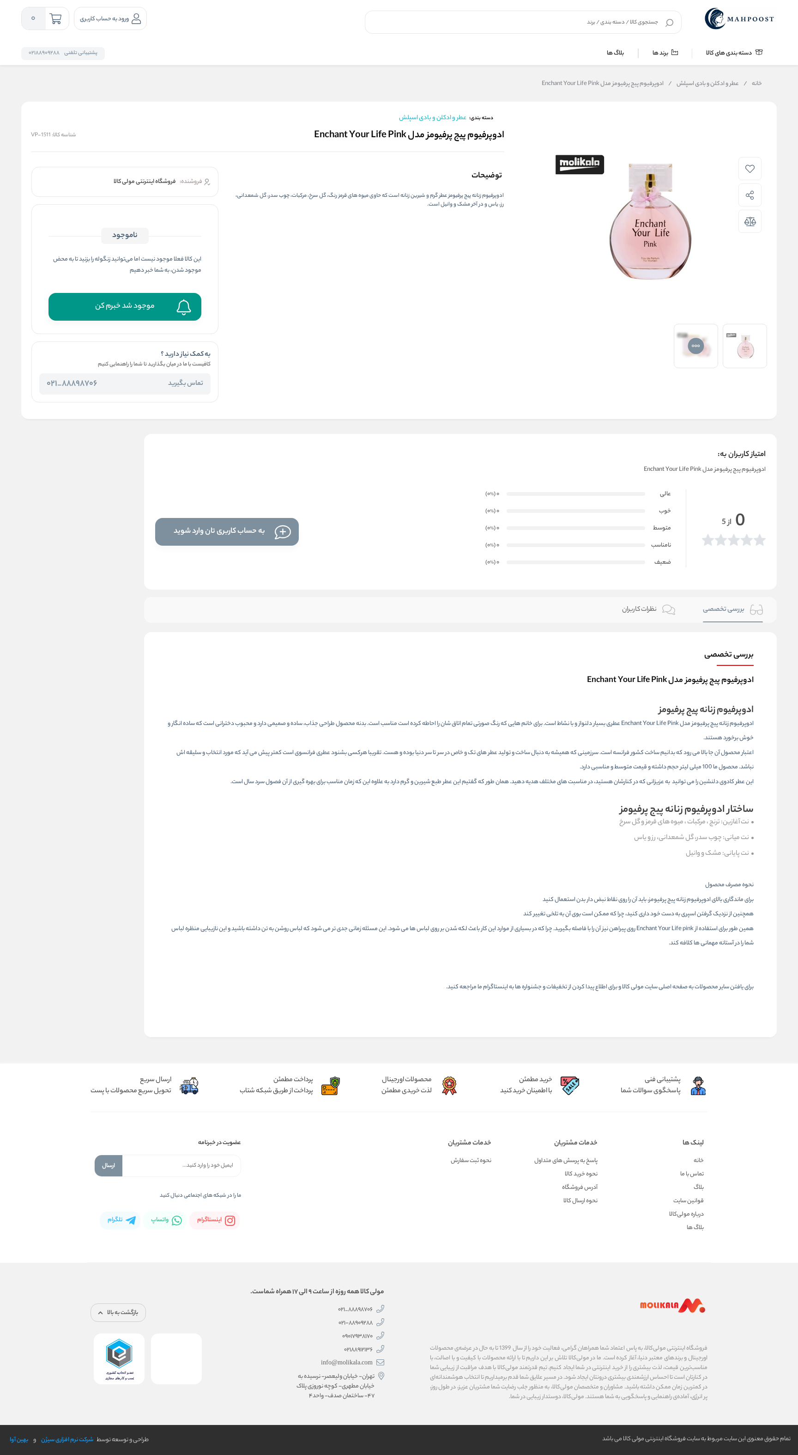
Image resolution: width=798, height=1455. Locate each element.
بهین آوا (19, 1440)
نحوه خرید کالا (581, 1174)
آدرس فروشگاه (580, 1188)
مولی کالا (632, 987)
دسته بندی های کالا (729, 53)
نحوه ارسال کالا (580, 1201)
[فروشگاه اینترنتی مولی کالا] (740, 18)
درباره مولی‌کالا (686, 1214)
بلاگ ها (615, 53)
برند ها (661, 53)
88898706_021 (72, 384)
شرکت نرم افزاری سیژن (67, 1440)
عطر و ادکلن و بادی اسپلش (703, 84)
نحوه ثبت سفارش (471, 1161)
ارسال (108, 1166)
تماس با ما (692, 1174)
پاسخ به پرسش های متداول (566, 1161)
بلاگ (699, 1188)
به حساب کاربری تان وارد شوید (219, 531)
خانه (753, 84)
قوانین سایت (688, 1201)
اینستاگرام (495, 987)
